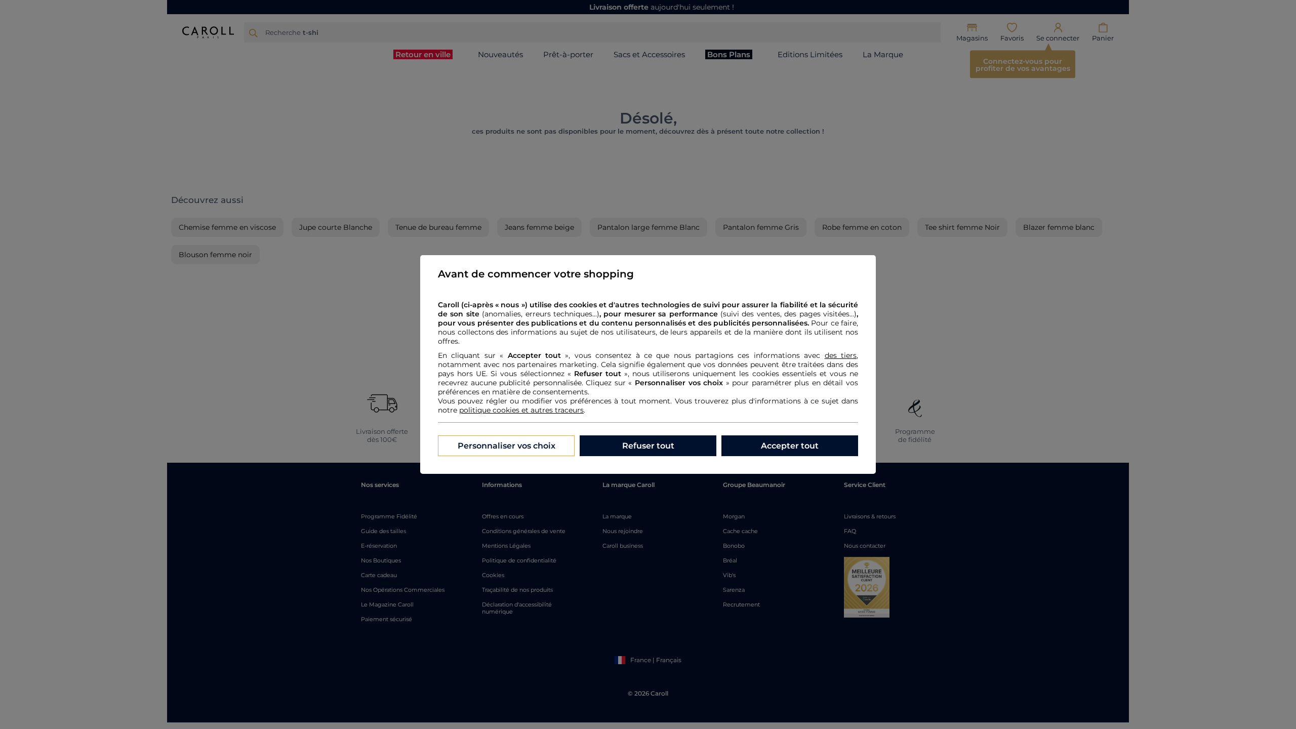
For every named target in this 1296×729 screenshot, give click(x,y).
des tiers (841, 355)
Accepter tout (790, 446)
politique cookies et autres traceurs (521, 410)
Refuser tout (648, 446)
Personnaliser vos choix (506, 446)
